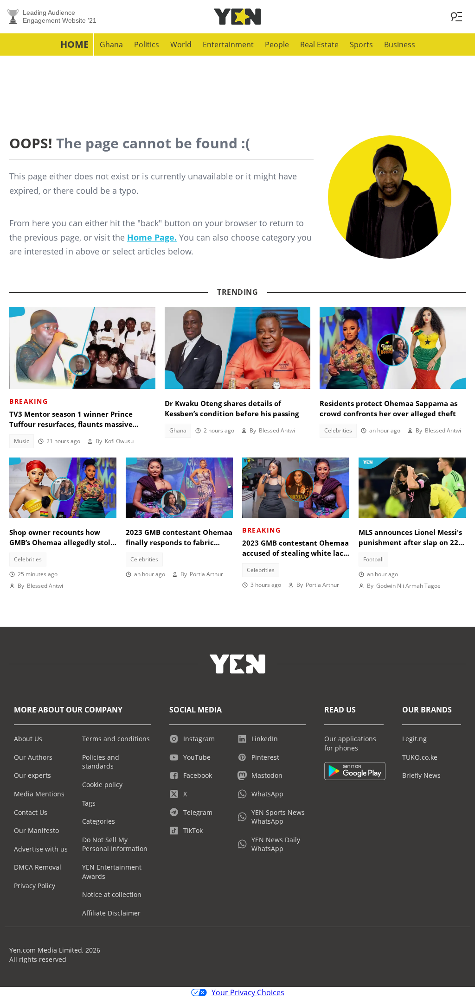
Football (373, 559)
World (181, 44)
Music (21, 441)
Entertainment (228, 44)
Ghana (111, 44)
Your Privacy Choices (248, 992)
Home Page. (152, 237)
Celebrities (338, 430)
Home (74, 44)
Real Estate (319, 44)
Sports (361, 44)
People (277, 44)
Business (399, 44)
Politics (146, 44)
